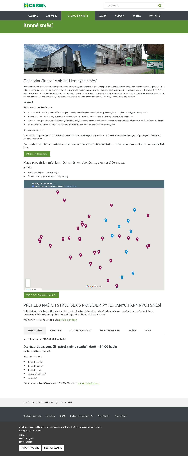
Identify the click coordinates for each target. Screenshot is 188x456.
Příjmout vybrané (30, 447)
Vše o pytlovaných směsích (41, 295)
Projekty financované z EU (81, 416)
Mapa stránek (120, 416)
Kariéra (137, 15)
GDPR (63, 416)
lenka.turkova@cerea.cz (88, 383)
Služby (102, 15)
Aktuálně (51, 15)
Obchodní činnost (78, 15)
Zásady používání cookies (30, 430)
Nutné (24, 435)
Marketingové (27, 438)
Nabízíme (33, 15)
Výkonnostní (26, 441)
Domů (26, 402)
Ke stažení (50, 416)
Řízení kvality (104, 416)
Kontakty (154, 15)
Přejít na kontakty (36, 154)
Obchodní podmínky (32, 416)
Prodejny (119, 15)
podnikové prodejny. (68, 319)
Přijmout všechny (53, 447)
